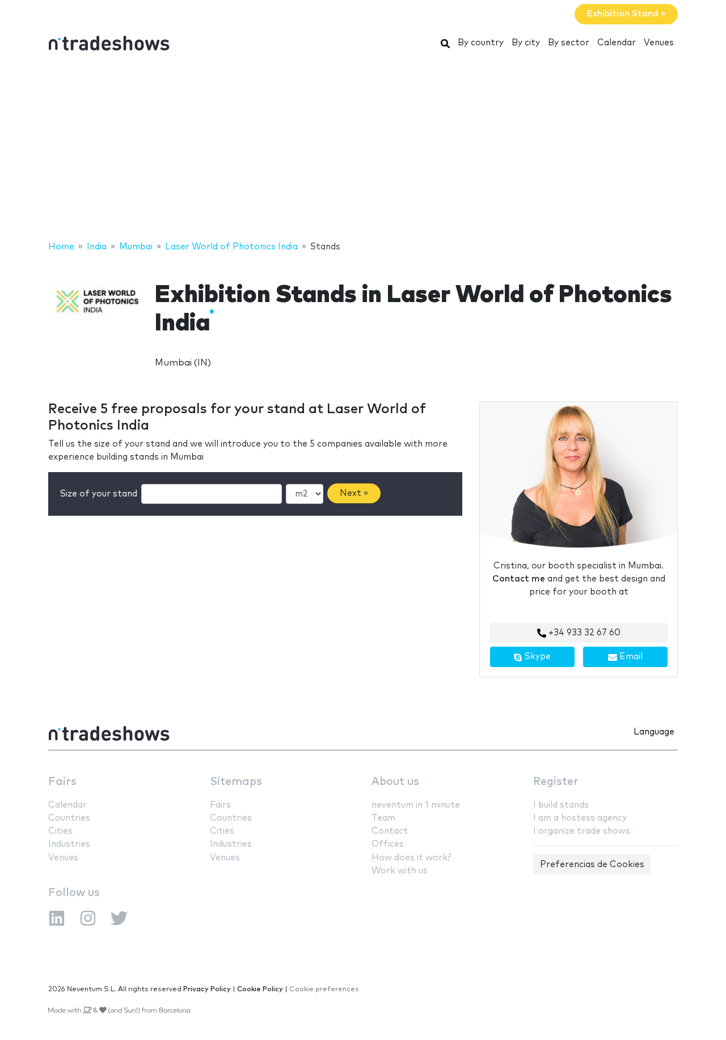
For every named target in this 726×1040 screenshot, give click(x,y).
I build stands (561, 805)
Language (654, 732)
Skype (536, 656)
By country (481, 43)
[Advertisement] (363, 149)
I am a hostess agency (580, 818)
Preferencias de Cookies (592, 864)
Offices (388, 844)
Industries (69, 844)
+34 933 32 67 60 (583, 633)
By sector (568, 43)
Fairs (62, 781)
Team (383, 818)
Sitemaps (236, 781)
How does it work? (411, 858)
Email (630, 656)
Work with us (400, 871)
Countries (69, 818)
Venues (659, 43)
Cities (60, 831)
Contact (390, 831)
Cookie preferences (324, 989)
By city (526, 43)
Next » (354, 493)
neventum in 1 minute (416, 805)
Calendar (616, 43)
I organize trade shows (581, 831)
